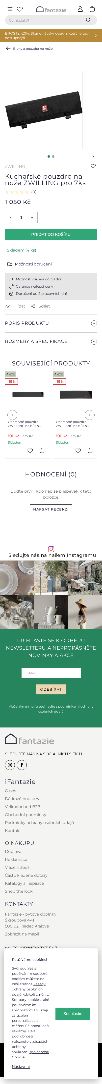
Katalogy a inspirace (24, 883)
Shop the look (19, 891)
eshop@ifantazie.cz (34, 948)
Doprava (13, 851)
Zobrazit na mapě (22, 934)
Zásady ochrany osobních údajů (29, 989)
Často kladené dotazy (26, 875)
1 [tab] (49, 156)
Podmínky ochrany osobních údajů (39, 822)
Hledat (89, 20)
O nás (10, 790)
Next (93, 156)
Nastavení (21, 1067)
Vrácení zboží (17, 867)
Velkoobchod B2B (22, 806)
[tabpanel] (44, 110)
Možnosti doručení (33, 264)
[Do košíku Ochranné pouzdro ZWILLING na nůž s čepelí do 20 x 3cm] (42, 450)
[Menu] (10, 9)
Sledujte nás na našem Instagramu (52, 555)
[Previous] (12, 415)
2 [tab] (53, 156)
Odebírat (51, 689)
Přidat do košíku (51, 234)
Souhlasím (72, 1014)
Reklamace (16, 859)
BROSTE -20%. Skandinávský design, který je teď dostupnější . (46, 35)
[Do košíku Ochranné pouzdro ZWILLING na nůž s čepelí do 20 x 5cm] (90, 450)
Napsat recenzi (51, 509)
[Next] (90, 415)
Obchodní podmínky (25, 814)
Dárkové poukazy (22, 798)
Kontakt (13, 830)
